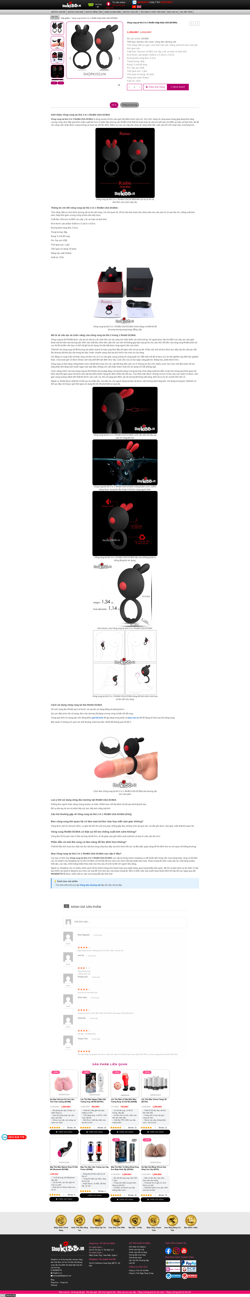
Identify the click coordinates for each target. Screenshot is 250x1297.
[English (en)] (139, 6)
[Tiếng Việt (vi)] (134, 6)
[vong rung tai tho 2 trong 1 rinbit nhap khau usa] (57, 28)
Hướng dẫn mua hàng (137, 1255)
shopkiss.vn (57, 1273)
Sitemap (54, 1285)
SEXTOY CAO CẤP (130, 12)
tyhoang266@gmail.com (61, 1276)
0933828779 (143, 2)
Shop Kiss (55, 1282)
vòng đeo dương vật (165, 42)
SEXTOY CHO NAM (75, 12)
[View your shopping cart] (91, 5)
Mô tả (114, 105)
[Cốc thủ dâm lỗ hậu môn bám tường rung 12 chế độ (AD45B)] (125, 1083)
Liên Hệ (132, 1263)
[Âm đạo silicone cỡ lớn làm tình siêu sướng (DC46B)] (64, 1083)
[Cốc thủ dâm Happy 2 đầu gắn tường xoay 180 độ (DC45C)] (94, 1083)
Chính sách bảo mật (136, 1250)
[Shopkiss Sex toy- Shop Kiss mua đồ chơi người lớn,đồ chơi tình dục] (71, 5)
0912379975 (166, 2)
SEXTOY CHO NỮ (58, 12)
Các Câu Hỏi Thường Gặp (139, 1260)
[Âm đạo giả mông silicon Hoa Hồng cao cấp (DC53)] (155, 1151)
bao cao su (133, 718)
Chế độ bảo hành (135, 1258)
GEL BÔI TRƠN (186, 12)
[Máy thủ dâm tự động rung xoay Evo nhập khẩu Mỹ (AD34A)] (125, 1151)
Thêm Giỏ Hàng (156, 87)
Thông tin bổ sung (129, 105)
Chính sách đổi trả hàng (138, 1252)
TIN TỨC (54, 17)
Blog (52, 1280)
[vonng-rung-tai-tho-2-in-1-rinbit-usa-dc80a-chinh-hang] (57, 57)
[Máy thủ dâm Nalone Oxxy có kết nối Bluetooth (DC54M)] (64, 1151)
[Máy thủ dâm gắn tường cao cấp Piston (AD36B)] (94, 1151)
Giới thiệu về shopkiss (137, 1247)
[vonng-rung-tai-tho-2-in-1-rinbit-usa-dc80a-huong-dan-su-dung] (57, 42)
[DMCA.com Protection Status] (8, 1295)
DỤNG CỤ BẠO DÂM (113, 12)
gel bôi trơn (97, 718)
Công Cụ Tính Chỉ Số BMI (139, 1270)
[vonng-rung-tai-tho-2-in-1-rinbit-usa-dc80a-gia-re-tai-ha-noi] (57, 71)
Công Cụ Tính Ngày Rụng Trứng (141, 1273)
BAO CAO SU (172, 12)
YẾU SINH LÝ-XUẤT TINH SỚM (152, 12)
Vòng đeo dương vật (90, 885)
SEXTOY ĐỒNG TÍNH (93, 12)
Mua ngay (179, 87)
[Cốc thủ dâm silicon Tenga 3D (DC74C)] (155, 1083)
